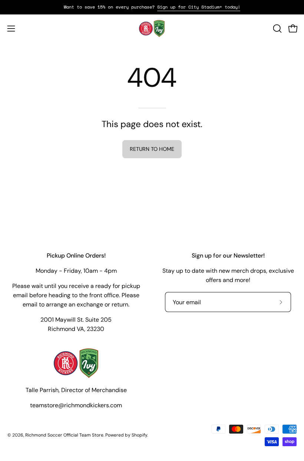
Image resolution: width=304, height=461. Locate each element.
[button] (276, 28)
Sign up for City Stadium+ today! (198, 7)
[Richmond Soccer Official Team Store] (152, 28)
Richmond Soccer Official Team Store (64, 435)
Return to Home (152, 149)
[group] (152, 7)
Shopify (139, 435)
